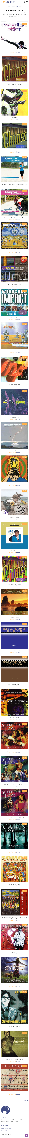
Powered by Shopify (4, 1130)
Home (9, 6)
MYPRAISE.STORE (8, 1128)
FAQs (16, 1121)
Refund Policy (11, 1119)
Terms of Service (5, 1121)
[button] (24, 2)
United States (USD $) (6, 1134)
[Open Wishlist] (26, 1135)
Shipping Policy (19, 1119)
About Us (12, 1121)
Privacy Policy (4, 1119)
